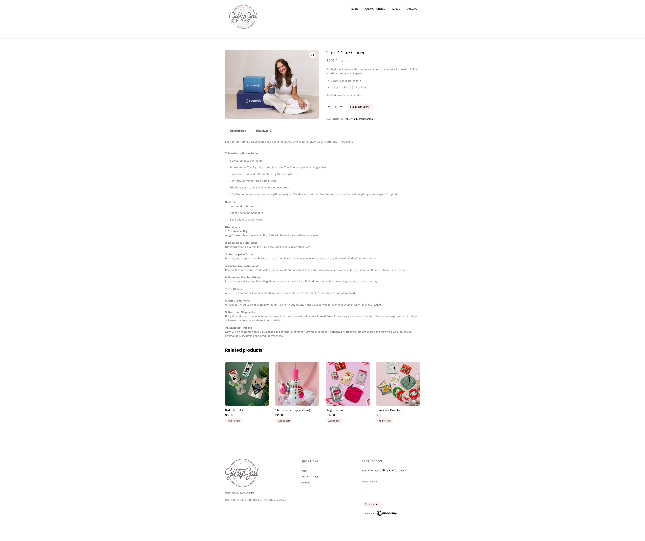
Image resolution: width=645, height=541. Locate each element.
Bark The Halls (234, 410)
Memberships (364, 118)
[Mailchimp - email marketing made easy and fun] (380, 515)
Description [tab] (238, 130)
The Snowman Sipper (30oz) (292, 410)
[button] (313, 55)
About (396, 8)
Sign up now (360, 106)
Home (354, 8)
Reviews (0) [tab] (264, 130)
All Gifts (350, 118)
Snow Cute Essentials (389, 410)
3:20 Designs (247, 492)
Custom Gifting (375, 8)
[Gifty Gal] (243, 32)
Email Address (370, 481)
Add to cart (234, 420)
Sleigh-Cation (334, 410)
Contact (411, 8)
